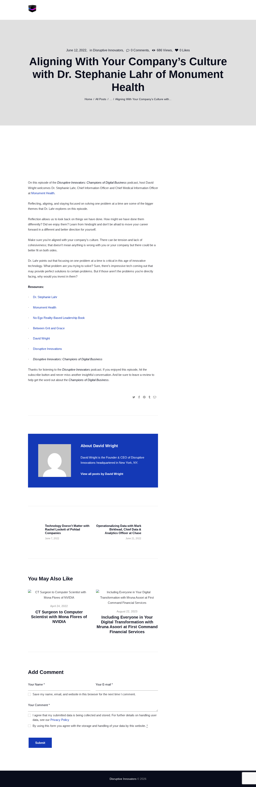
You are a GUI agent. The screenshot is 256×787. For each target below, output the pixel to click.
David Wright (41, 338)
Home (88, 99)
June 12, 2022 (76, 50)
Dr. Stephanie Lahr (45, 297)
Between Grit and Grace (49, 328)
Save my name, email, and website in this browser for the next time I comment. (84, 694)
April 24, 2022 (59, 606)
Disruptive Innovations (47, 348)
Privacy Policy (59, 719)
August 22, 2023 (127, 611)
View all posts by (102, 474)
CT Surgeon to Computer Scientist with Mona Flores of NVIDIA (59, 617)
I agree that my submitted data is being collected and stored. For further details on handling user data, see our (95, 717)
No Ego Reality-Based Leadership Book (59, 317)
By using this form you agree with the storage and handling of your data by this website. (90, 725)
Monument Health (42, 193)
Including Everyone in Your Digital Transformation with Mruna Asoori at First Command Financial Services (127, 624)
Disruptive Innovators (108, 50)
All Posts (100, 99)
